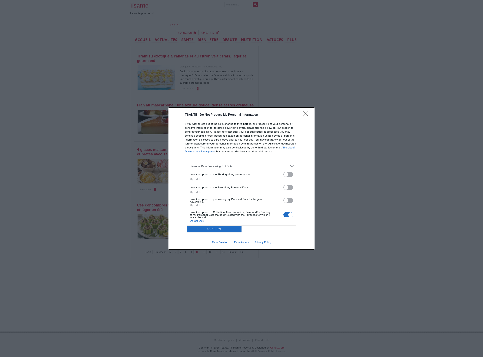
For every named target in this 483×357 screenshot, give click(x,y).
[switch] (288, 174)
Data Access (241, 242)
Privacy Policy (263, 242)
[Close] (306, 114)
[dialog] (241, 178)
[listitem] (241, 166)
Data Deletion (220, 242)
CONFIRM (214, 229)
